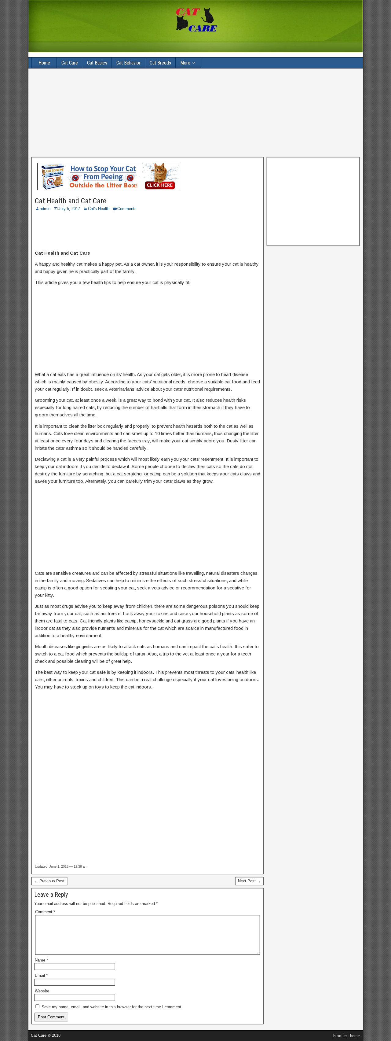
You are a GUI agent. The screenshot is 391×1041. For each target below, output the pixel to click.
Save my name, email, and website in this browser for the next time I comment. (112, 1007)
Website (42, 991)
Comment (45, 912)
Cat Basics (97, 63)
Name (41, 960)
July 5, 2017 (69, 208)
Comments (127, 208)
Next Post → (249, 881)
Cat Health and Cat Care (70, 201)
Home (44, 63)
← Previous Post (49, 881)
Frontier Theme (346, 1036)
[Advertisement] (195, 113)
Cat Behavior (128, 63)
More (185, 63)
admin (45, 208)
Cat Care (69, 63)
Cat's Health (98, 208)
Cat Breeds (160, 63)
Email (41, 975)
